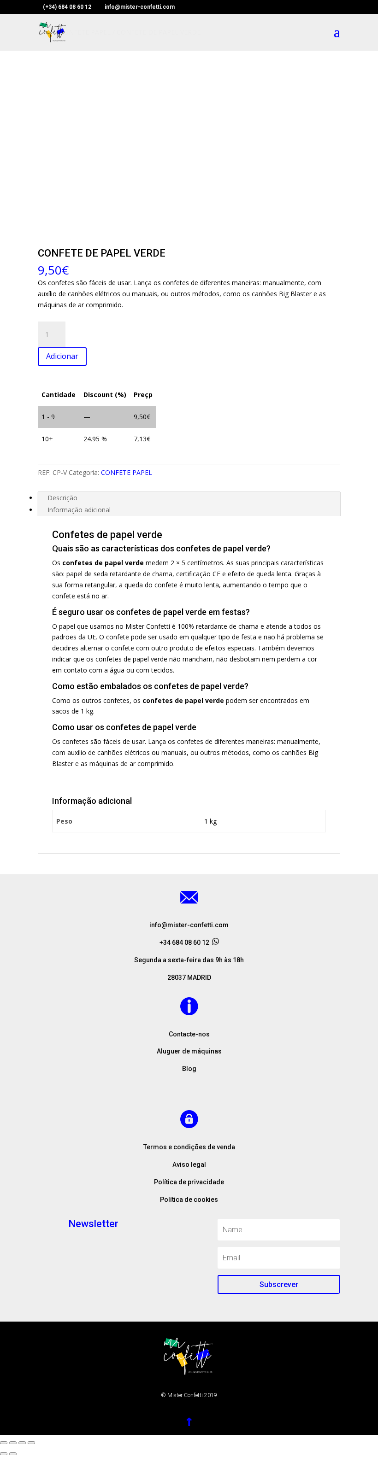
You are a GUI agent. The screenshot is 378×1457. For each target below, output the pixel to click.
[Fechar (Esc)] (3, 1442)
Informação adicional (79, 509)
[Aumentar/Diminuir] (31, 1442)
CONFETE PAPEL (126, 472)
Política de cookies (189, 1199)
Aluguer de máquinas (189, 1051)
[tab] (189, 498)
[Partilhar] (13, 1442)
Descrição (62, 497)
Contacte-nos (189, 1034)
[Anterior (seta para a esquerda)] (3, 1453)
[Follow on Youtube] (207, 1085)
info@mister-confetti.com (189, 925)
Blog (189, 1068)
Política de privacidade (189, 1182)
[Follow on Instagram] (189, 1085)
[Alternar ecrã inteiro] (22, 1442)
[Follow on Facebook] (170, 1085)
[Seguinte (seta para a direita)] (13, 1453)
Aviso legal (189, 1164)
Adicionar (62, 356)
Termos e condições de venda (189, 1147)
